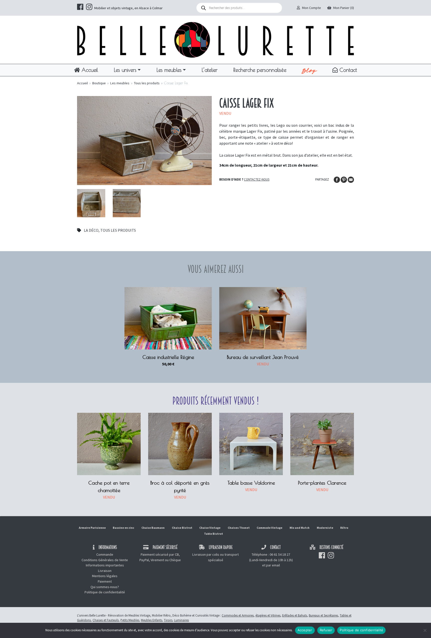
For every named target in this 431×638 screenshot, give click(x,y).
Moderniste (325, 528)
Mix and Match (300, 528)
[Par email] (351, 179)
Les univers (125, 70)
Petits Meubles (129, 620)
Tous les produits (147, 83)
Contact (347, 70)
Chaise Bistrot (182, 528)
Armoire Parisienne (92, 528)
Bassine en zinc (123, 528)
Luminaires (181, 620)
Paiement (105, 581)
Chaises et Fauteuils (106, 620)
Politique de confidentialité (105, 592)
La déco (91, 230)
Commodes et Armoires (238, 615)
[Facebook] (337, 179)
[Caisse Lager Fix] (144, 139)
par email (273, 565)
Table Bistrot (213, 533)
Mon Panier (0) (343, 7)
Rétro (344, 528)
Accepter (305, 630)
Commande (104, 554)
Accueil (89, 70)
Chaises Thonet (239, 528)
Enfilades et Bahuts (294, 615)
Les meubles (169, 70)
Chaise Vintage (209, 528)
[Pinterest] (344, 179)
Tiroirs (168, 620)
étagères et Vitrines (267, 615)
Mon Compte (311, 7)
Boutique (99, 83)
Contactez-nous (256, 179)
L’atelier (209, 70)
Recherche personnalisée (259, 70)
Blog (309, 70)
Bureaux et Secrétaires (323, 615)
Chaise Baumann (153, 528)
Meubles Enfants (151, 620)
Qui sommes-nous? (105, 587)
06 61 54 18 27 (280, 554)
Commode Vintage (269, 528)
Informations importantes (105, 565)
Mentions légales (104, 576)
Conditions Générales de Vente (105, 560)
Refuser (326, 630)
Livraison (104, 570)
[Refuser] (424, 630)
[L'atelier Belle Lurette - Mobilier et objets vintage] (215, 39)
